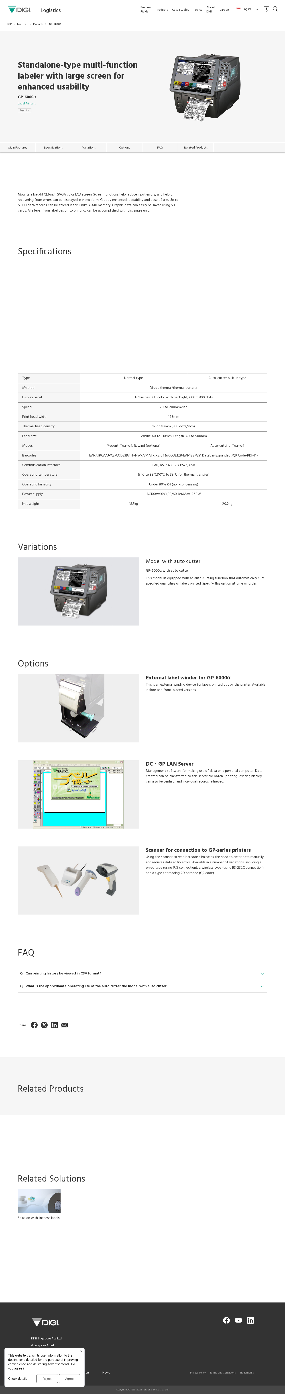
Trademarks (247, 1373)
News (106, 1372)
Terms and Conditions (223, 1373)
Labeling (24, 1274)
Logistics (24, 110)
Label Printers (27, 103)
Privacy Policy (198, 1373)
